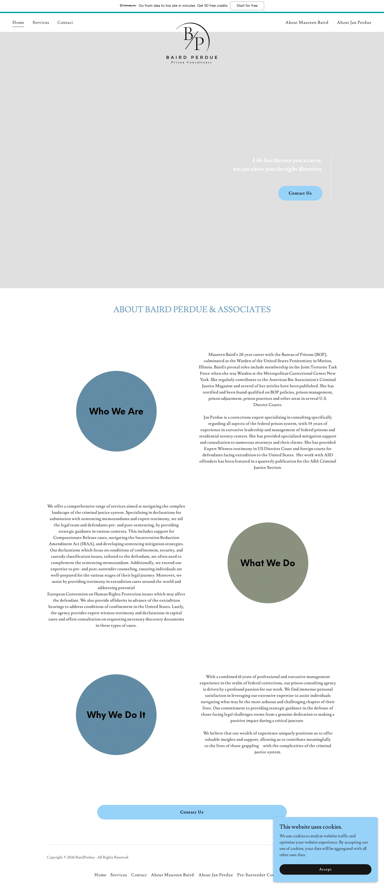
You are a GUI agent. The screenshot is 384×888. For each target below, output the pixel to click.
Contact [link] (65, 22)
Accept (325, 869)
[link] (192, 21)
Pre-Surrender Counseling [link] (263, 875)
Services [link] (41, 22)
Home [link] (18, 22)
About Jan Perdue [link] (354, 22)
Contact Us (300, 193)
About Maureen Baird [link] (307, 22)
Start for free (247, 6)
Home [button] (100, 875)
